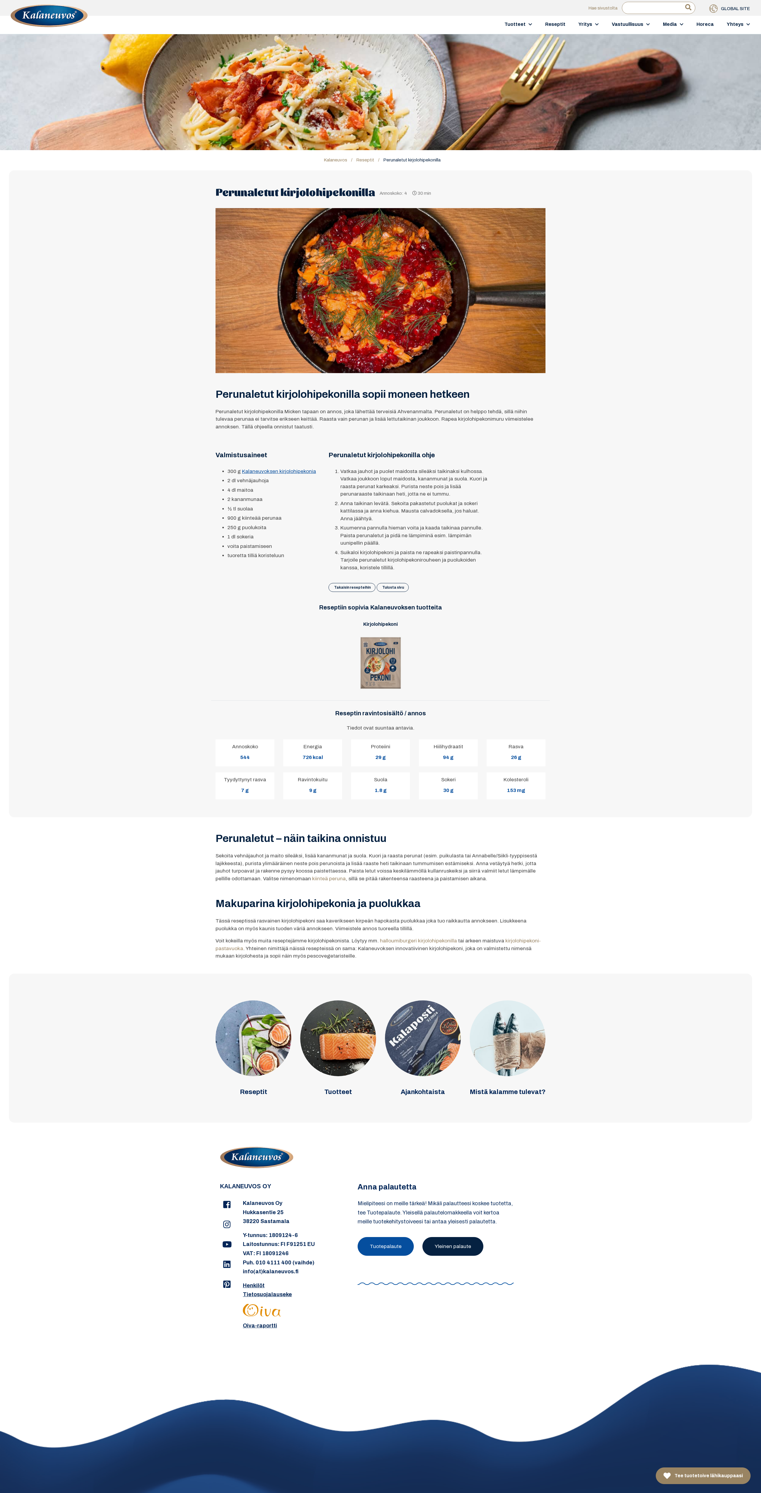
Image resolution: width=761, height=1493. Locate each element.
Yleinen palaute (453, 1246)
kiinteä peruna (329, 878)
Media (670, 24)
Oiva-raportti (260, 1326)
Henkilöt (254, 1285)
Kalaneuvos (335, 160)
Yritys (585, 24)
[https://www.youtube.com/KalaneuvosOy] (227, 1245)
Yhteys (735, 24)
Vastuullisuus (627, 24)
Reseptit (555, 24)
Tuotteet (515, 24)
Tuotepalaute (386, 1246)
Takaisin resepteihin (352, 587)
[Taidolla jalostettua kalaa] (49, 24)
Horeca (705, 24)
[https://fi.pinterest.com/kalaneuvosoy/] (227, 1284)
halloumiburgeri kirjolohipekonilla (418, 941)
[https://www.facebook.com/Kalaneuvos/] (227, 1205)
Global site (735, 8)
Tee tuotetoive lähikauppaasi (708, 1475)
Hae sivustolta (602, 8)
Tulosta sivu (393, 587)
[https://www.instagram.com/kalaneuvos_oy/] (227, 1225)
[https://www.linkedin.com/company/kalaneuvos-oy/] (227, 1264)
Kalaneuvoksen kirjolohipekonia (279, 471)
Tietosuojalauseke (267, 1294)
